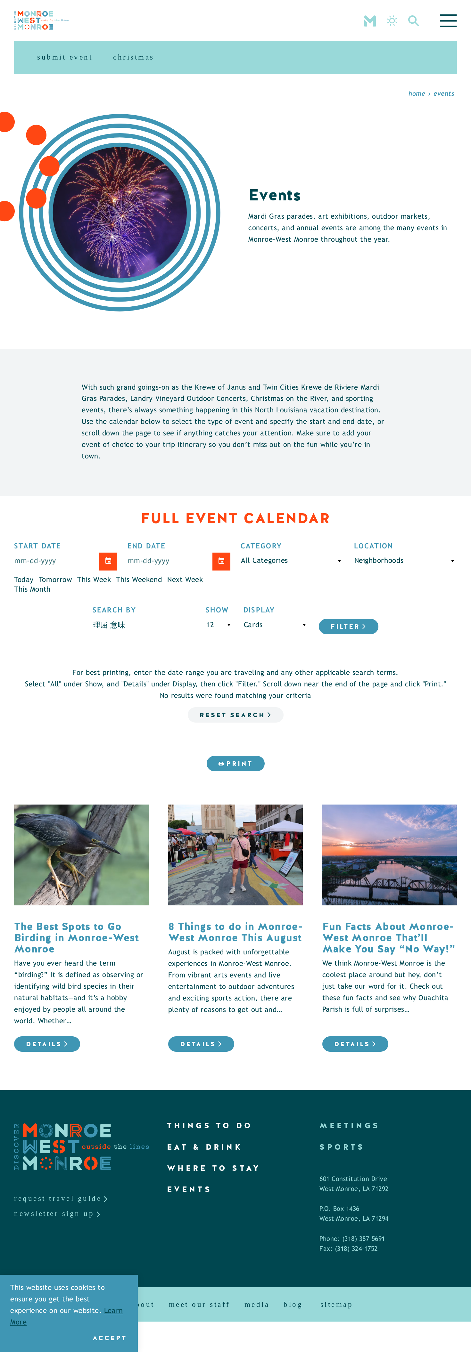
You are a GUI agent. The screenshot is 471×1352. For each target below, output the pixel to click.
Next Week (185, 580)
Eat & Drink (205, 1147)
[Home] (41, 20)
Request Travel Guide (58, 1198)
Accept (110, 1338)
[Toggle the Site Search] (413, 20)
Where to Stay (214, 1168)
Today (24, 580)
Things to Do (210, 1125)
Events (189, 1189)
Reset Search (232, 715)
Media (257, 1304)
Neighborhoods (379, 560)
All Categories (264, 560)
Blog (293, 1304)
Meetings (349, 1125)
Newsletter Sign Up (54, 1214)
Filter (345, 626)
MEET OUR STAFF (199, 1304)
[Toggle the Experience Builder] (370, 20)
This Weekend (139, 580)
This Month (32, 589)
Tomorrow (55, 580)
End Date (147, 546)
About (143, 1304)
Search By (114, 610)
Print (239, 763)
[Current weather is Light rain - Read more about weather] (392, 20)
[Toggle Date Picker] (108, 562)
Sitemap (336, 1304)
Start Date (38, 546)
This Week (94, 580)
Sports (342, 1147)
